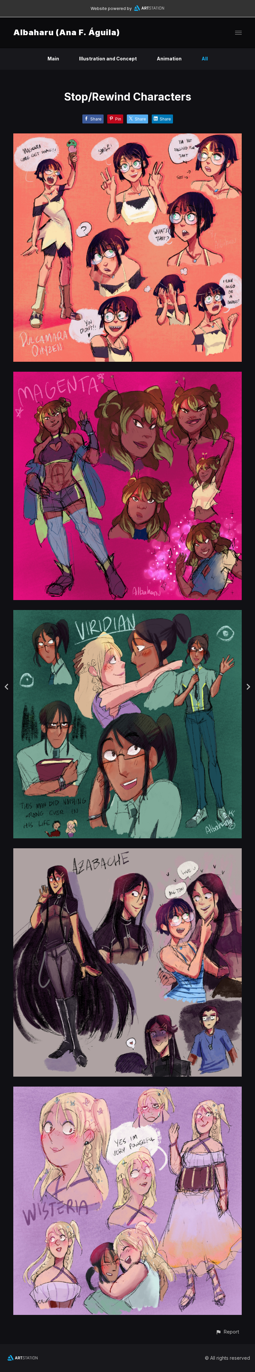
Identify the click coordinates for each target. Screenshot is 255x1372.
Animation (169, 58)
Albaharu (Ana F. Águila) (66, 32)
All (205, 58)
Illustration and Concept (108, 58)
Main (53, 58)
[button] (227, 1331)
